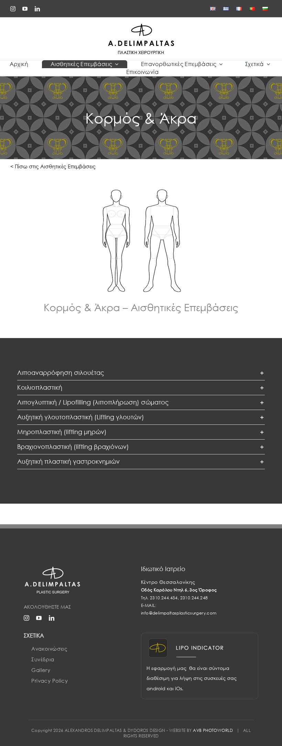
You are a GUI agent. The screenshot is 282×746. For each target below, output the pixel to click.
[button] (141, 373)
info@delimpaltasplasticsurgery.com (179, 613)
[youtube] (25, 8)
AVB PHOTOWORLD (213, 730)
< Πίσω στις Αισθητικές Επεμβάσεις (53, 166)
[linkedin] (37, 8)
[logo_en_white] (53, 568)
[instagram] (12, 8)
